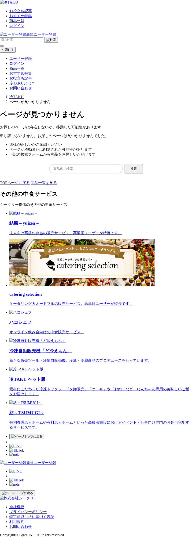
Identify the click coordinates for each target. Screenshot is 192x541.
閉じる (8, 49)
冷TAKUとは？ (22, 83)
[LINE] (15, 446)
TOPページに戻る (15, 183)
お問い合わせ (20, 88)
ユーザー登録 (20, 59)
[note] (14, 455)
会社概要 (16, 507)
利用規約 (16, 522)
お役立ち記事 (20, 11)
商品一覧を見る (44, 183)
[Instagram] (11, 442)
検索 (134, 168)
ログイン (16, 26)
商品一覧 (16, 21)
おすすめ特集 (20, 16)
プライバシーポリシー (28, 512)
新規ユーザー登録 (41, 34)
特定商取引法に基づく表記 (31, 517)
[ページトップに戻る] (26, 436)
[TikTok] (16, 450)
